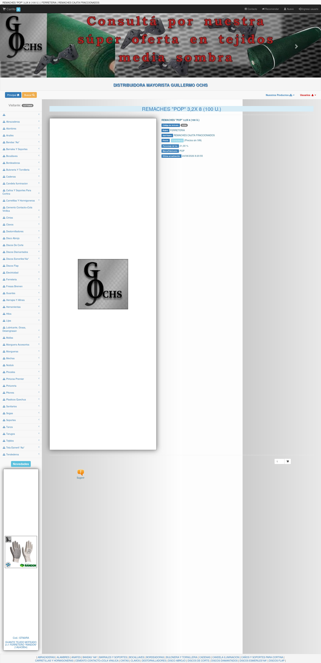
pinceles (10, 372)
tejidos (10, 440)
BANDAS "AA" (90, 657)
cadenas (11, 176)
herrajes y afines (15, 300)
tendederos (12, 454)
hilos (8, 313)
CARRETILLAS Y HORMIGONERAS (54, 660)
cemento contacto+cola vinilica (17, 209)
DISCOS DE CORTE (198, 660)
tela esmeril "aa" (15, 447)
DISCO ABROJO (177, 660)
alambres (11, 128)
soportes (11, 420)
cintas (9, 217)
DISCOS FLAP (276, 660)
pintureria (11, 385)
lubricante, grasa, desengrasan (14, 329)
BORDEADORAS (155, 657)
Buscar (28, 95)
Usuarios (305, 95)
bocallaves (12, 156)
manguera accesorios (17, 344)
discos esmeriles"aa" (17, 258)
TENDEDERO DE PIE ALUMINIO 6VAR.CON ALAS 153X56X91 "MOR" (21, 644)
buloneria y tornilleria (17, 169)
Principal (12, 95)
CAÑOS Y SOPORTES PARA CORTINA (262, 657)
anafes (10, 135)
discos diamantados (17, 252)
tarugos (10, 433)
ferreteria (11, 279)
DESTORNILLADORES (154, 660)
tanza (9, 427)
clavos (9, 224)
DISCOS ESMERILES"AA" (253, 660)
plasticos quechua (16, 399)
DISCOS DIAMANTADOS (224, 660)
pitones (10, 392)
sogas (9, 413)
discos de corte (14, 245)
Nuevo (290, 9)
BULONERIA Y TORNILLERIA (181, 657)
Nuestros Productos (277, 95)
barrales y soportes (16, 149)
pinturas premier (15, 378)
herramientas (13, 306)
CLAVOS (135, 660)
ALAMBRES (63, 657)
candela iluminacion (17, 183)
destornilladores (14, 231)
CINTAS (124, 660)
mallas (9, 337)
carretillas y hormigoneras (20, 200)
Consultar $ (177, 140)
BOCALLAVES (136, 657)
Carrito (12, 9)
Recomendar (271, 9)
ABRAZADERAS (46, 657)
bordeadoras (13, 162)
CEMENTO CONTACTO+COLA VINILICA (96, 660)
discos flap (12, 265)
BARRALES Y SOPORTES (113, 657)
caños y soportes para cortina (17, 192)
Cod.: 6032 (21, 637)
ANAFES (76, 657)
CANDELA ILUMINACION (225, 657)
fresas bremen (14, 286)
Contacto (252, 9)
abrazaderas (13, 121)
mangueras (12, 351)
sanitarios (11, 406)
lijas (8, 320)
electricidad (12, 272)
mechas (10, 358)
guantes (10, 293)
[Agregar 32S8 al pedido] (287, 461)
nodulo (10, 365)
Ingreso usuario (309, 9)
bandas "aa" (12, 142)
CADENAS (204, 657)
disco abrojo (13, 238)
